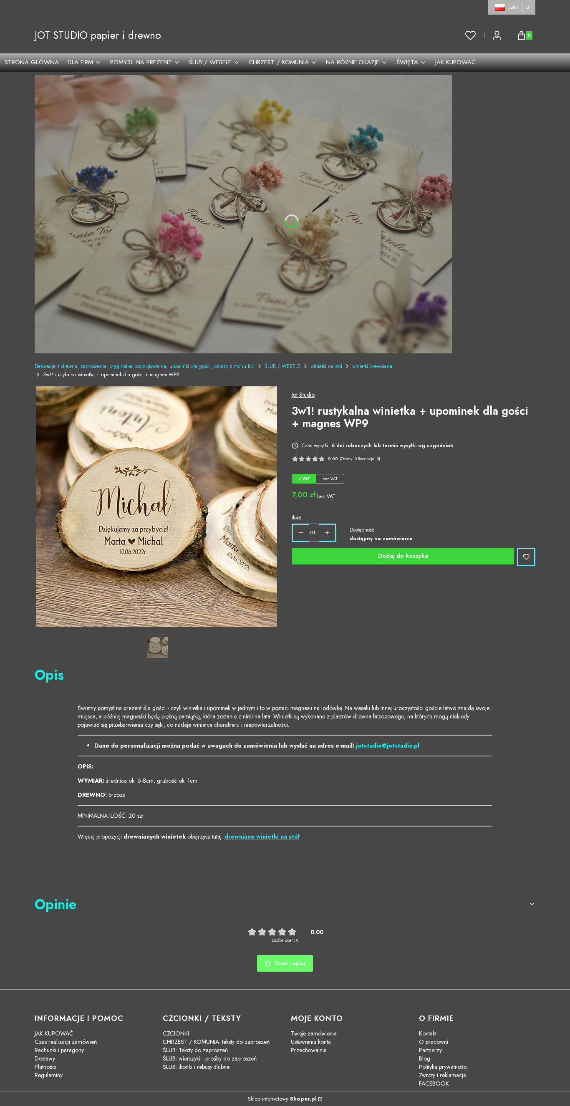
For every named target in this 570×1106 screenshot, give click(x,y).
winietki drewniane (372, 366)
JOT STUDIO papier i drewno (98, 35)
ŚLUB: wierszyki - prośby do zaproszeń (210, 1058)
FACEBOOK (434, 1083)
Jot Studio (303, 395)
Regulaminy (49, 1075)
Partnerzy (430, 1050)
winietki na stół (326, 366)
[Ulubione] (471, 35)
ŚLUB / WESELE (282, 366)
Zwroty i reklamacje (442, 1075)
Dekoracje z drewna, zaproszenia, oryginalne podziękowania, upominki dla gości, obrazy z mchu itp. (145, 366)
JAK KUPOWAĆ (54, 1033)
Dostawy (45, 1058)
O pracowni (433, 1042)
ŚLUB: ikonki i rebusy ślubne (196, 1067)
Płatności (45, 1067)
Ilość (296, 518)
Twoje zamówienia (314, 1033)
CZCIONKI (176, 1033)
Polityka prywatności (443, 1067)
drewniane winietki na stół (262, 836)
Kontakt (427, 1033)
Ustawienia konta (311, 1042)
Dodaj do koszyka (403, 556)
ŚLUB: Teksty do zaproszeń (195, 1050)
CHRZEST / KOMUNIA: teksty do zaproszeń (216, 1042)
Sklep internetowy (282, 1099)
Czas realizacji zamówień (66, 1042)
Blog (424, 1058)
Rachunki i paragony (59, 1050)
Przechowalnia (309, 1050)
